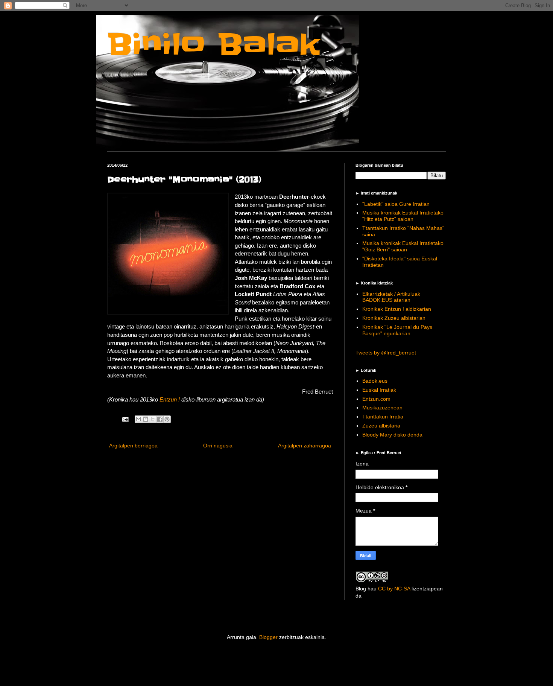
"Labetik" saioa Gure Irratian (396, 204)
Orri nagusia (217, 446)
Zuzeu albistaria (381, 426)
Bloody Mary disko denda (392, 435)
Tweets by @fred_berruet (386, 353)
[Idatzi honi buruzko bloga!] (145, 419)
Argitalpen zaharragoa (304, 446)
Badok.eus (374, 381)
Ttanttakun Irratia (382, 417)
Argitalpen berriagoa (133, 446)
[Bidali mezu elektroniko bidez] (138, 419)
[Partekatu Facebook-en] (160, 419)
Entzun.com (376, 399)
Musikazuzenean (382, 408)
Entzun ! (170, 399)
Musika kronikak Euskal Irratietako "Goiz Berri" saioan (403, 246)
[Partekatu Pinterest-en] (167, 419)
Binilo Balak (213, 44)
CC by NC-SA (394, 589)
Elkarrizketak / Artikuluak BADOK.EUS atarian (391, 297)
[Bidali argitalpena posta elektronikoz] (125, 419)
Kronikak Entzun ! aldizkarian (396, 309)
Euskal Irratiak (379, 390)
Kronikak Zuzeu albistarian (393, 318)
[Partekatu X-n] (152, 419)
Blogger (268, 637)
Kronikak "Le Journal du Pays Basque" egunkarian (397, 330)
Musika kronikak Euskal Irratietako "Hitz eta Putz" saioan (403, 216)
